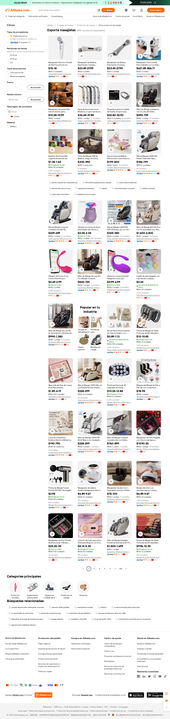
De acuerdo (36, 87)
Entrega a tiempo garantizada (50, 654)
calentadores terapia (85, 607)
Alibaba (50, 25)
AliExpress (47, 707)
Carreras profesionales (14, 659)
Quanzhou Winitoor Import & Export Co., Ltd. (148, 121)
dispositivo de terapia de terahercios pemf (27, 619)
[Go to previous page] (83, 568)
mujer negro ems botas (60, 194)
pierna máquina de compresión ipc (65, 183)
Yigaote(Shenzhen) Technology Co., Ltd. (60, 74)
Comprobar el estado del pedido (150, 654)
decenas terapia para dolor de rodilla (112, 613)
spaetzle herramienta (86, 188)
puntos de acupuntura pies (51, 613)
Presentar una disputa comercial (117, 656)
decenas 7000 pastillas (60, 607)
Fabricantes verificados (80, 644)
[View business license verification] (109, 715)
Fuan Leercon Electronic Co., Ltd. (148, 171)
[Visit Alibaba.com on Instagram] (154, 676)
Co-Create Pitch (12, 649)
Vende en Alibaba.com (146, 644)
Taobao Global (96, 707)
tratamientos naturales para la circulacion (135, 619)
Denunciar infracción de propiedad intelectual (114, 667)
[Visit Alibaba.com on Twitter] (149, 676)
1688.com (58, 707)
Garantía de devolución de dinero (51, 649)
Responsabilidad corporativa (17, 654)
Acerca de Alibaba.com (15, 638)
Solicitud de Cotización (80, 649)
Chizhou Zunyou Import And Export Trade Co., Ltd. (119, 121)
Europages (123, 707)
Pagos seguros (44, 644)
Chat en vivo (109, 651)
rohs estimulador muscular (125, 188)
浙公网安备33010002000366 (128, 715)
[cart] (134, 10)
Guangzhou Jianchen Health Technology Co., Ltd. (148, 74)
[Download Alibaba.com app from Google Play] (156, 695)
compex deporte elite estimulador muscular (27, 607)
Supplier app (87, 695)
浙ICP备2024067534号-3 (152, 715)
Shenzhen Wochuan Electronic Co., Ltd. (90, 503)
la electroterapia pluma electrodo (127, 607)
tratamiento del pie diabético (80, 613)
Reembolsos (109, 661)
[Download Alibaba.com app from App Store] (136, 695)
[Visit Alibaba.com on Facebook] (138, 676)
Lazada (85, 707)
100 (120, 569)
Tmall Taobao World (72, 707)
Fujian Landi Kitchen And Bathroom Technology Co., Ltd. (90, 121)
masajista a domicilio (79, 619)
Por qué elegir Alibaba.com (16, 644)
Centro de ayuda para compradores (113, 645)
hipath (104, 188)
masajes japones (57, 619)
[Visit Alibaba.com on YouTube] (160, 676)
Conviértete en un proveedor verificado (149, 660)
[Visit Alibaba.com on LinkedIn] (144, 676)
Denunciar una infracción (114, 674)
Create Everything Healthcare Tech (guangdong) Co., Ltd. (60, 452)
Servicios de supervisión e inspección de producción (49, 665)
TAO (105, 707)
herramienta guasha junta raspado (98, 183)
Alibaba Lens (18, 695)
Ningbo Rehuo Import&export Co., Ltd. (148, 449)
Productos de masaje (86, 25)
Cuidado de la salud (65, 25)
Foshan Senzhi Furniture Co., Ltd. (119, 167)
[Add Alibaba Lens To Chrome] (43, 695)
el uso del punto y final (102, 619)
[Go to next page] (126, 568)
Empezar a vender (144, 649)
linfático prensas (149, 188)
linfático (104, 607)
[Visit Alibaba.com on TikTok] (165, 676)
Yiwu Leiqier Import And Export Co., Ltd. (119, 350)
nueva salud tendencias (128, 183)
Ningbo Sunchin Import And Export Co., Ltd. (148, 348)
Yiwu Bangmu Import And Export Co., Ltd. (148, 295)
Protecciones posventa (48, 659)
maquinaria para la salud (86, 194)
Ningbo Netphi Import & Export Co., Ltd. (60, 293)
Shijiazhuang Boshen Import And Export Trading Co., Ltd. (119, 290)
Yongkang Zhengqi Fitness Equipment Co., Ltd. (148, 397)
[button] (98, 10)
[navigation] (25, 297)
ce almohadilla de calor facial (22, 613)
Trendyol (113, 707)
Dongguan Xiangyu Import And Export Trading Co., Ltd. (60, 173)
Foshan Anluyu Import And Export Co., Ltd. (90, 171)
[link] (166, 693)
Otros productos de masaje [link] (110, 25)
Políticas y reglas (45, 671)
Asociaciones (142, 666)
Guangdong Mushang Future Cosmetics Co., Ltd (60, 397)
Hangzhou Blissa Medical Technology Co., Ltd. (60, 121)
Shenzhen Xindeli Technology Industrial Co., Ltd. (90, 241)
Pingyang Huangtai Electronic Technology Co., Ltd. (90, 74)
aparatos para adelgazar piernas (23, 625)
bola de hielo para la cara (61, 188)
